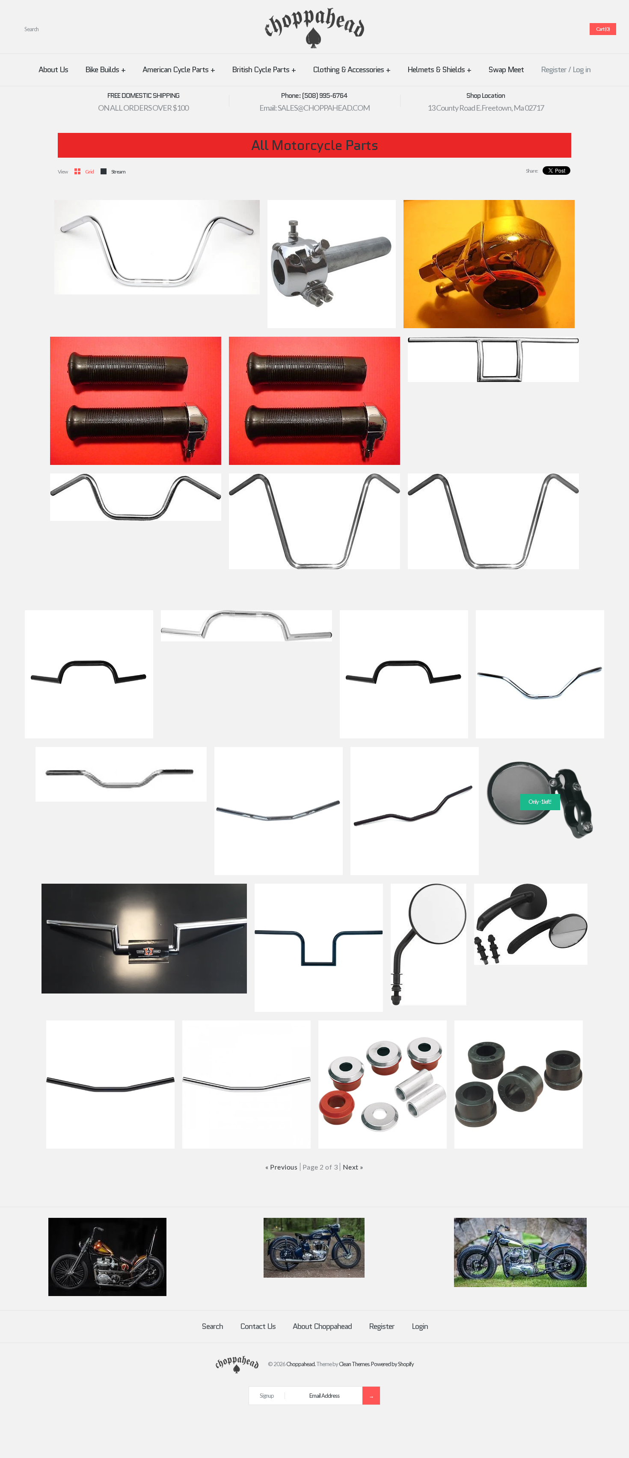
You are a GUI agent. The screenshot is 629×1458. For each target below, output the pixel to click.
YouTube (571, 29)
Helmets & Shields (439, 69)
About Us (53, 69)
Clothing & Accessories (351, 69)
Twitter (530, 29)
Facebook (520, 29)
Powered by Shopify (392, 1364)
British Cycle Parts (264, 69)
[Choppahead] (314, 13)
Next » (353, 1167)
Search (212, 1326)
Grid (89, 171)
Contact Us (258, 1326)
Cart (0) (603, 29)
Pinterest (540, 29)
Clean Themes (354, 1364)
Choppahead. (300, 1364)
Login (420, 1326)
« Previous (281, 1167)
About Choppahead (322, 1326)
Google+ (550, 29)
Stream (118, 171)
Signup (267, 1395)
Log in (581, 69)
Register (554, 69)
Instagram (561, 29)
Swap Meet (506, 69)
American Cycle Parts (178, 69)
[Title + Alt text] (107, 1293)
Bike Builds (105, 69)
